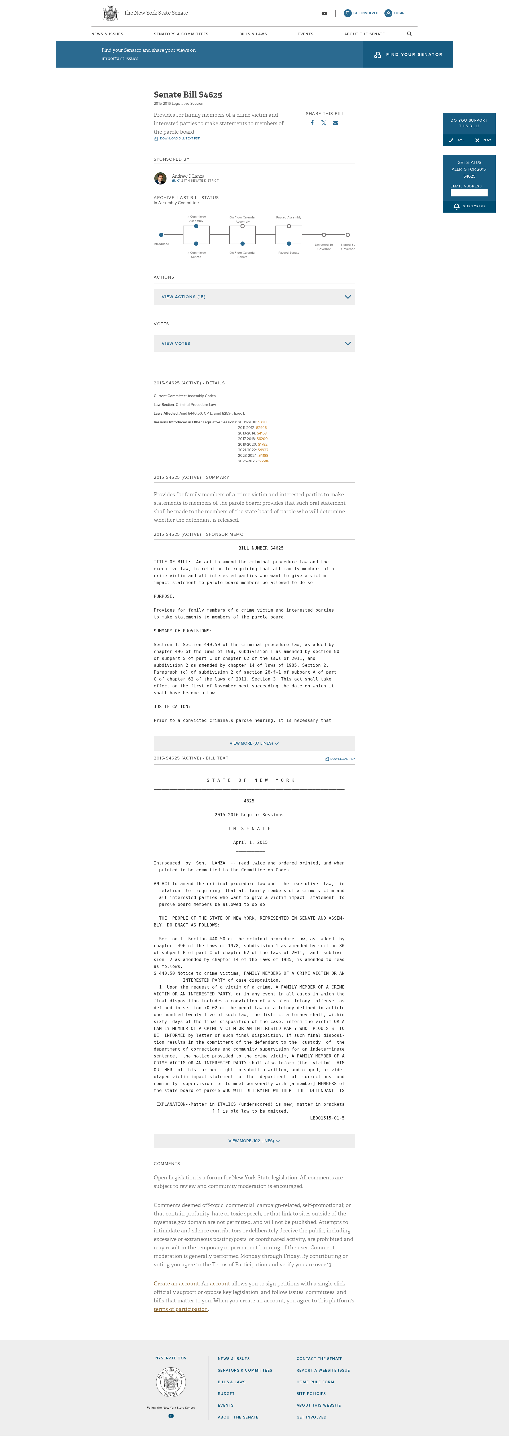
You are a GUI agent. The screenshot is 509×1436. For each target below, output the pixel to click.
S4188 (263, 456)
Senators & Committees (181, 34)
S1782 (262, 444)
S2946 (261, 428)
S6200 (262, 439)
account (220, 1283)
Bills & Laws (253, 34)
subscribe (474, 206)
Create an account (176, 1283)
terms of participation (181, 1309)
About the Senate (238, 1417)
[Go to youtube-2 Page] (171, 1416)
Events (305, 34)
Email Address (466, 186)
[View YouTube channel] (324, 13)
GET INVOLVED (312, 1417)
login (399, 13)
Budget (226, 1394)
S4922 (263, 450)
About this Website (319, 1405)
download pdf (342, 759)
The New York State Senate (156, 13)
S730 (262, 422)
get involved (366, 13)
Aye (461, 140)
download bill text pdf (179, 138)
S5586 (263, 461)
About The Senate (364, 34)
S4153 (262, 433)
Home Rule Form (316, 1382)
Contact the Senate (320, 1359)
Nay (488, 140)
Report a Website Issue (323, 1370)
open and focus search (410, 35)
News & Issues (107, 34)
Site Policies (311, 1394)
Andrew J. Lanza (188, 176)
